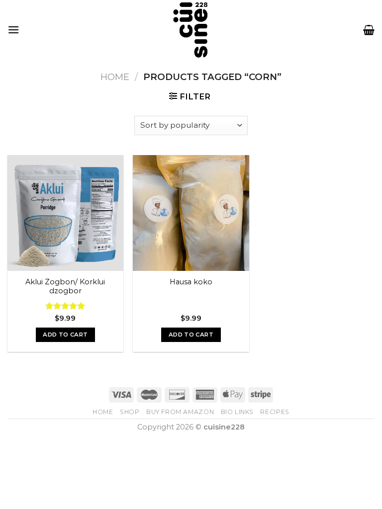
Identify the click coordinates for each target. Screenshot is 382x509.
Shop (129, 412)
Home (114, 77)
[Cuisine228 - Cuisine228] (191, 29)
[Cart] (369, 30)
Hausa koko (191, 281)
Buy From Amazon (180, 412)
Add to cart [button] (65, 334)
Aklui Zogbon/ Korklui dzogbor (65, 286)
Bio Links (237, 412)
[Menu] (13, 29)
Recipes (274, 412)
